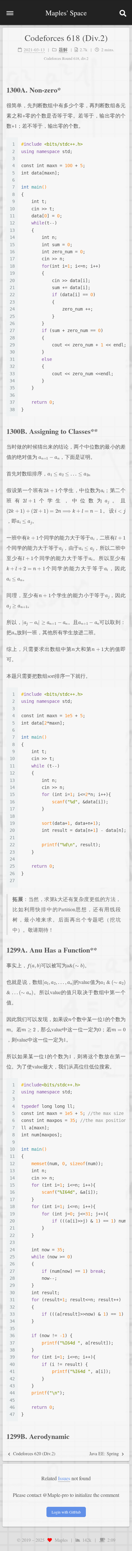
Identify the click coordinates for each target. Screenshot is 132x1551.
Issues (64, 1478)
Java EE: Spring (104, 1453)
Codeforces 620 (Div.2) (33, 1453)
